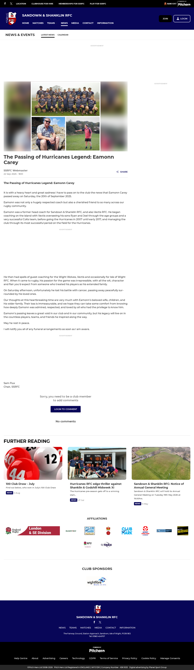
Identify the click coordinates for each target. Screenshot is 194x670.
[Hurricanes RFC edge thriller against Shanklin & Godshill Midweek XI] (97, 463)
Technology (78, 658)
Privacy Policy (129, 658)
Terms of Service (109, 658)
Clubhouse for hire (42, 4)
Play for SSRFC (98, 4)
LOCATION (21, 4)
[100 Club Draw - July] (33, 463)
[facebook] (5, 4)
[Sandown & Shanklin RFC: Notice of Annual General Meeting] (161, 463)
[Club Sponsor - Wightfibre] (97, 582)
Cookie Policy (148, 658)
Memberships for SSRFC (71, 4)
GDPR (92, 658)
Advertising (49, 658)
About (35, 658)
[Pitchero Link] (184, 5)
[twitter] (11, 4)
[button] (25, 23)
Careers (64, 658)
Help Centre (20, 658)
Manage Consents (170, 658)
